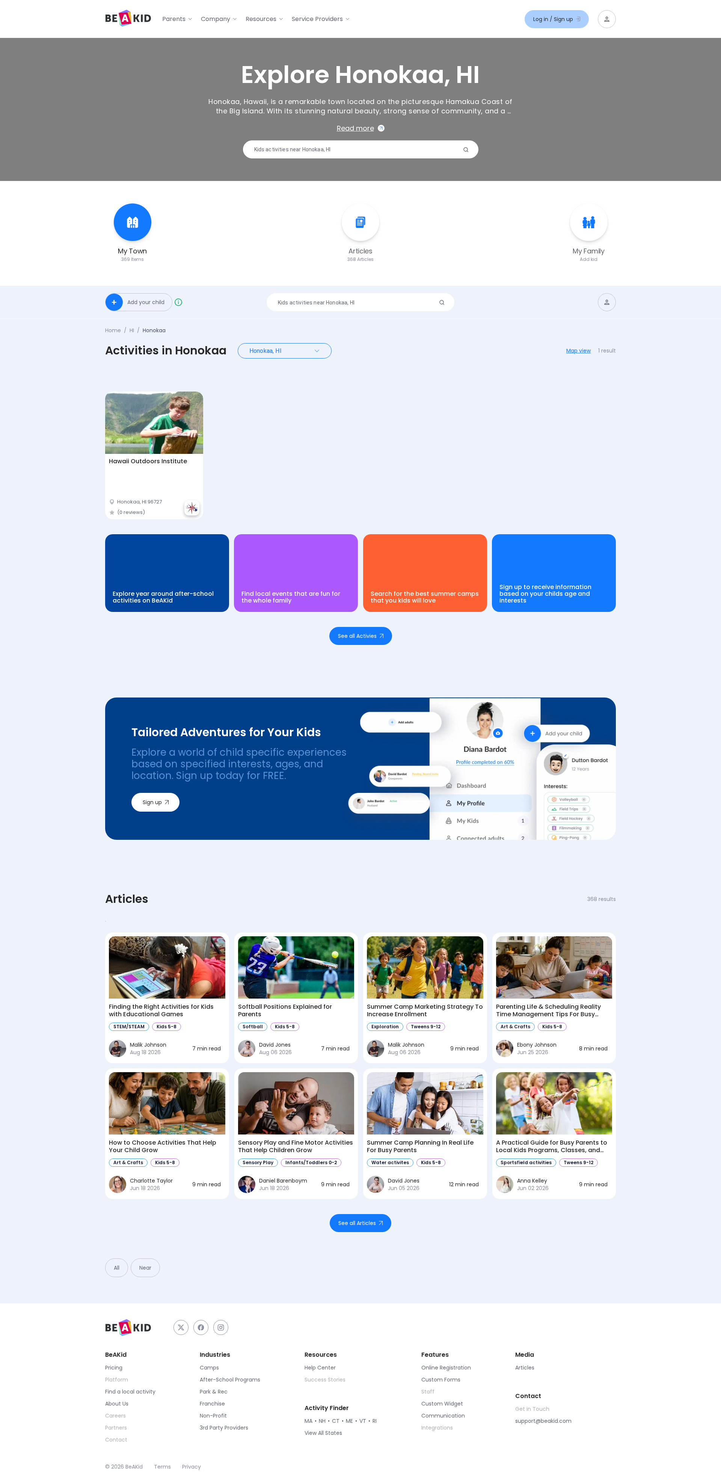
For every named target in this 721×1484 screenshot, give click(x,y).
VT (362, 1421)
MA (308, 1421)
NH (322, 1421)
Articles (524, 1367)
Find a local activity (130, 1391)
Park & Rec (214, 1391)
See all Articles (357, 1223)
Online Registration (446, 1367)
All (116, 1268)
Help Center (320, 1367)
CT (335, 1421)
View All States (323, 1433)
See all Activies (357, 636)
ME (349, 1421)
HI (132, 330)
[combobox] (357, 150)
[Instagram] (220, 1327)
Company (215, 19)
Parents (174, 19)
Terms (162, 1466)
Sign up (152, 802)
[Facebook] (200, 1327)
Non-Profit (213, 1415)
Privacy (191, 1466)
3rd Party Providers (224, 1427)
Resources (261, 19)
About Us (116, 1403)
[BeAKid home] (128, 19)
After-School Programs (230, 1379)
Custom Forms (440, 1379)
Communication (443, 1415)
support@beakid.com (543, 1421)
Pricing (113, 1367)
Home (113, 330)
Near (145, 1268)
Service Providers (317, 19)
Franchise (212, 1403)
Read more (355, 128)
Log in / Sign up (553, 19)
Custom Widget (442, 1403)
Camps (209, 1367)
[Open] (317, 351)
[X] (181, 1327)
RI (375, 1421)
